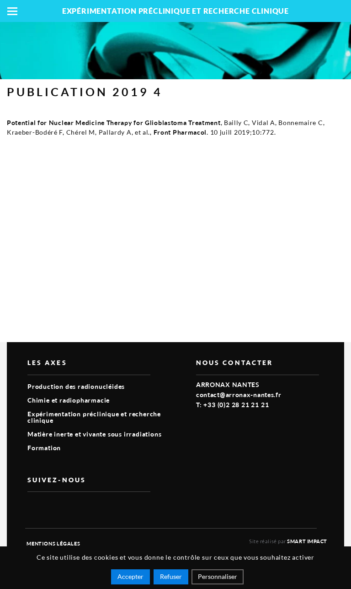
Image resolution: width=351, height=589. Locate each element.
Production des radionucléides (76, 386)
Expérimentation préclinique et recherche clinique (94, 417)
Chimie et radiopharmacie (68, 400)
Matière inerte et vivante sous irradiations (94, 434)
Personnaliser (217, 576)
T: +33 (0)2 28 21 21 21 (232, 405)
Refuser (171, 576)
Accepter (130, 576)
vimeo (32, 506)
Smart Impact (307, 541)
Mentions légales (53, 543)
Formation (44, 448)
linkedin (53, 506)
